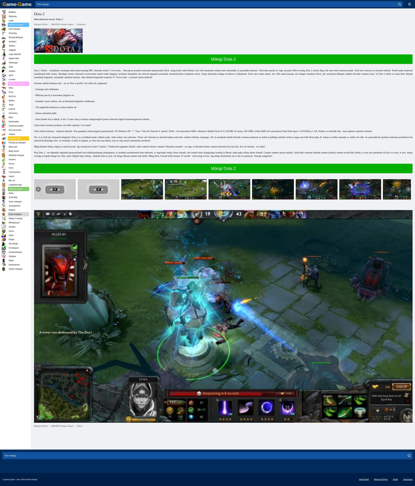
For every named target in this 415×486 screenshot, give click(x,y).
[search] (399, 4)
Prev (38, 189)
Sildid (395, 479)
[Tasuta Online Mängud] (17, 4)
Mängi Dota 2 (223, 59)
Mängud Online (381, 479)
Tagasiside (408, 479)
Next (408, 189)
